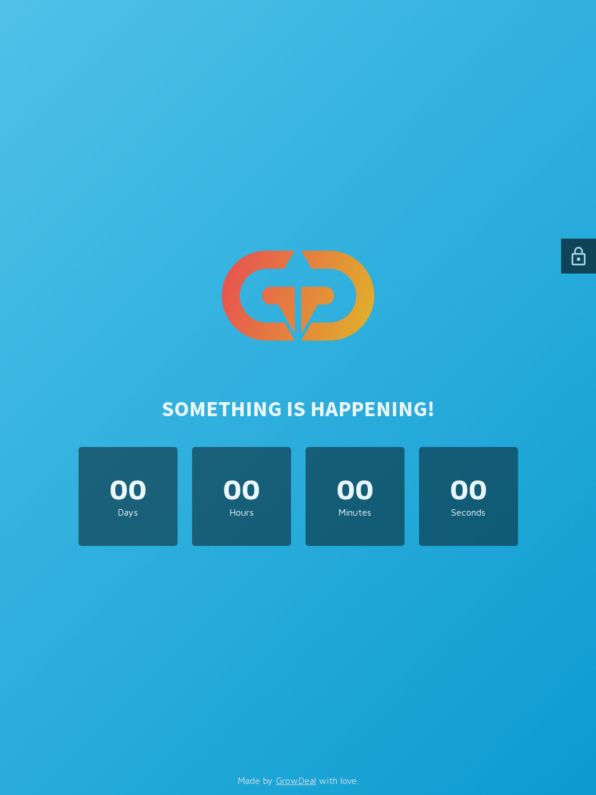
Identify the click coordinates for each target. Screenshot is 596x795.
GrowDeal (296, 780)
